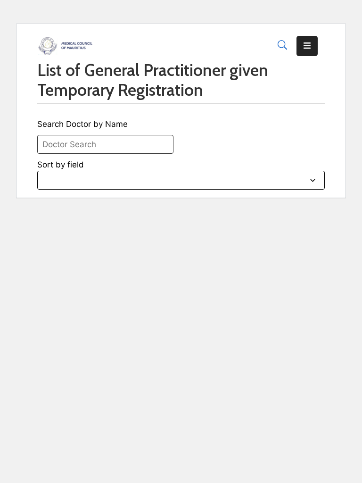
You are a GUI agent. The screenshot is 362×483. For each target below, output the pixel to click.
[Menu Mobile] (307, 46)
